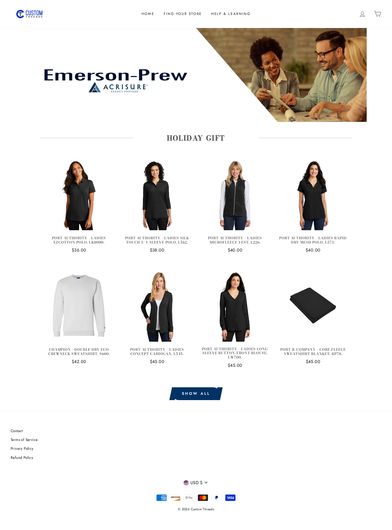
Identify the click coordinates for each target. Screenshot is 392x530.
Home (148, 13)
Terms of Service (24, 439)
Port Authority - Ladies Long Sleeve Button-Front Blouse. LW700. (235, 353)
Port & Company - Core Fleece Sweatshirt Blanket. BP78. (313, 352)
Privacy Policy (22, 448)
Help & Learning (230, 13)
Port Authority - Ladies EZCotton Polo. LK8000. (79, 240)
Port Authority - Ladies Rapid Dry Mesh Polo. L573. (313, 240)
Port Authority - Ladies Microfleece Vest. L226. (235, 240)
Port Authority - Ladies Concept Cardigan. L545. (157, 352)
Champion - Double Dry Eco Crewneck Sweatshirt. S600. (79, 352)
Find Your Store (183, 13)
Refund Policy (22, 457)
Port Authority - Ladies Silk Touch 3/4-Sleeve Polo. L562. (157, 240)
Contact (17, 430)
